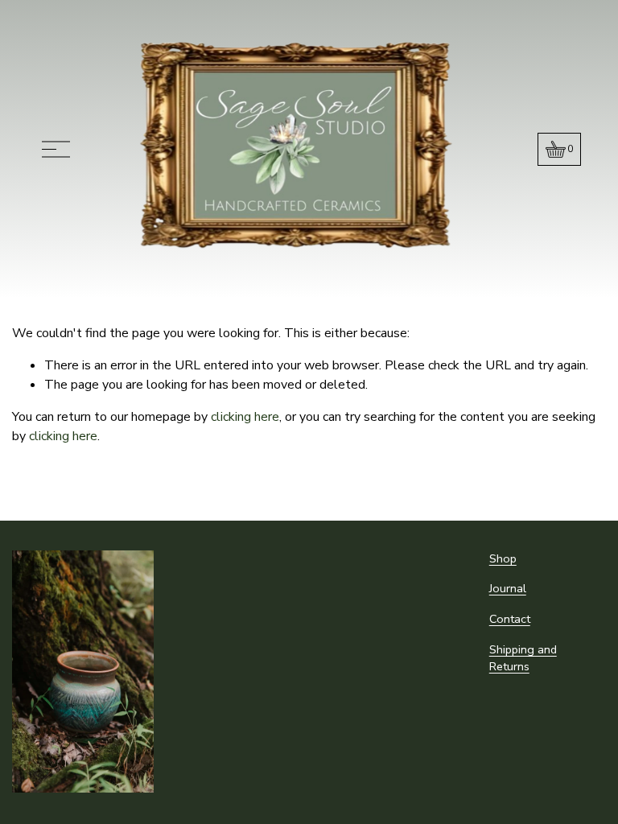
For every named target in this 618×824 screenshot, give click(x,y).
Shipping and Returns (523, 658)
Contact (509, 619)
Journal (507, 588)
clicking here (245, 417)
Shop (503, 558)
